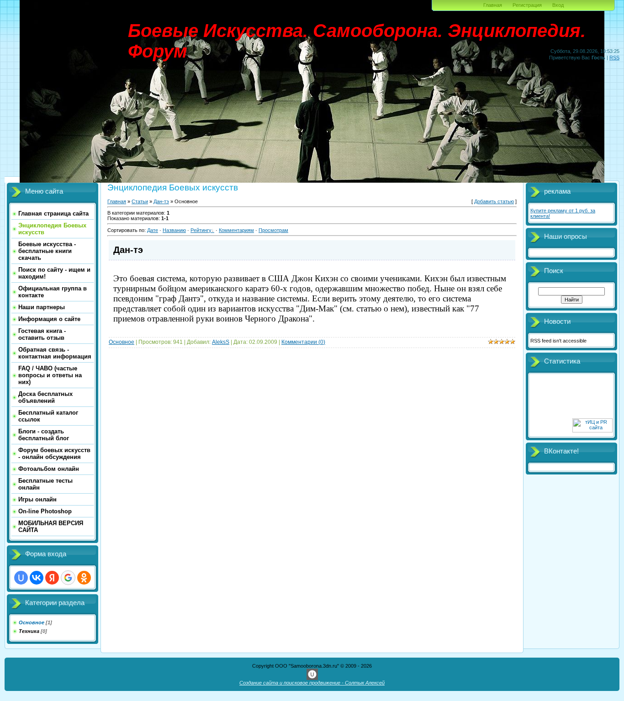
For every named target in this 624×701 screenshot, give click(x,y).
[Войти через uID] (21, 578)
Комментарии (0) (303, 342)
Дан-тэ (161, 201)
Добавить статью (494, 201)
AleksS (220, 342)
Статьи (140, 201)
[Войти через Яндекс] (52, 578)
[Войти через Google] (68, 577)
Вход (558, 5)
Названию (174, 230)
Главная (492, 5)
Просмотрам (273, 230)
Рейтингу (201, 230)
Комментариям (236, 230)
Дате (152, 230)
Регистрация (527, 5)
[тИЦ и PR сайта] (592, 430)
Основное (31, 622)
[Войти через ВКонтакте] (36, 578)
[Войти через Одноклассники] (84, 578)
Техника (29, 631)
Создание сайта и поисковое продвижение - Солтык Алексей (312, 682)
